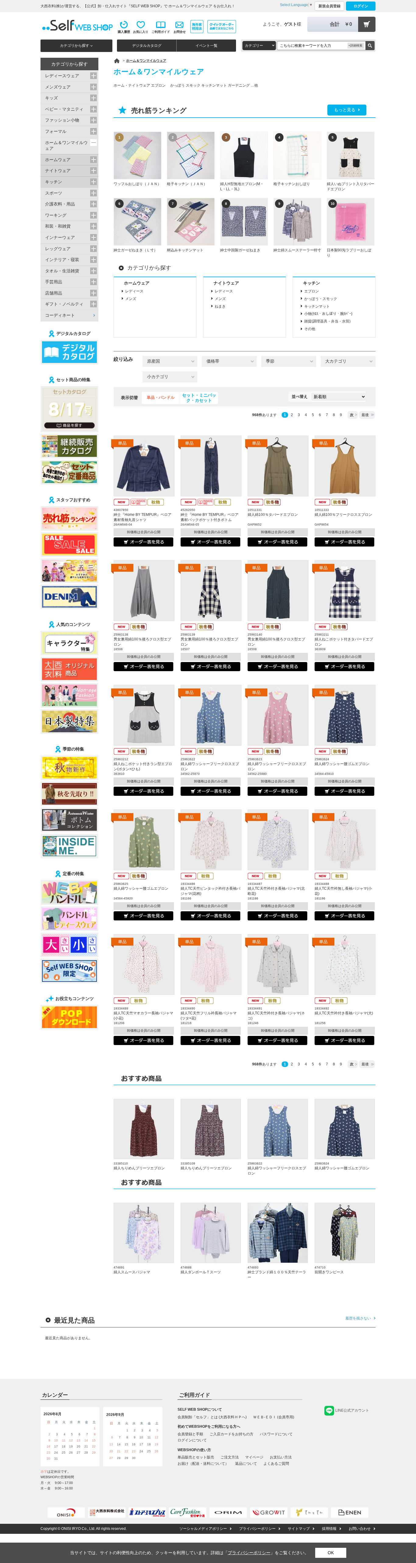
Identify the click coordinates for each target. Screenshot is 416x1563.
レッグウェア (58, 248)
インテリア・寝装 (62, 259)
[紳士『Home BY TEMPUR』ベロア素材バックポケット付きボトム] (211, 466)
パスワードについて (276, 1434)
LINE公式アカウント (352, 1410)
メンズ (130, 299)
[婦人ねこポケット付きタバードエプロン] (345, 591)
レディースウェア (62, 75)
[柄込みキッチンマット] (190, 221)
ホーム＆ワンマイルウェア (66, 145)
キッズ (51, 97)
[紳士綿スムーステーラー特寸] (297, 221)
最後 (365, 415)
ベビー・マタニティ (64, 109)
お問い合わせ (360, 1529)
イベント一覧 (206, 45)
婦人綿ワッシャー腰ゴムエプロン (342, 764)
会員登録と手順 (190, 1434)
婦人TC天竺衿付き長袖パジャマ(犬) (344, 1013)
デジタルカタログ (146, 45)
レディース (134, 291)
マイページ (254, 1457)
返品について (246, 1463)
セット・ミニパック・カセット (199, 398)
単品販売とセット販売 (196, 1457)
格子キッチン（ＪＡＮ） (187, 184)
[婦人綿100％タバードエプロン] (278, 466)
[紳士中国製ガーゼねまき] (244, 221)
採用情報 (329, 1529)
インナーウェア (60, 237)
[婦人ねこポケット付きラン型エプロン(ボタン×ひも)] (144, 715)
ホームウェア (137, 283)
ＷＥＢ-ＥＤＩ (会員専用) (273, 1417)
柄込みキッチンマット (185, 250)
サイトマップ (299, 1529)
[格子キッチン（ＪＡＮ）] (190, 155)
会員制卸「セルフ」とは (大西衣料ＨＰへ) (212, 1417)
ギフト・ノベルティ (64, 304)
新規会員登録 (329, 6)
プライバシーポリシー (257, 1529)
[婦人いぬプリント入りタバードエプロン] (350, 155)
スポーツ (53, 193)
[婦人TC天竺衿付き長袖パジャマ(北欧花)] (278, 840)
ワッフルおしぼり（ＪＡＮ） (137, 184)
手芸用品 (53, 281)
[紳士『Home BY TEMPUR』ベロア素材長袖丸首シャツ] (144, 466)
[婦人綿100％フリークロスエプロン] (345, 466)
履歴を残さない (358, 1318)
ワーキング (55, 215)
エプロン (311, 291)
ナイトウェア (226, 283)
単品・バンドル (161, 397)
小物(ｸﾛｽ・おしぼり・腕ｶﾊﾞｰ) (328, 314)
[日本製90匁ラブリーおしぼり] (350, 221)
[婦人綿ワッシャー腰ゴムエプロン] (345, 715)
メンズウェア (58, 87)
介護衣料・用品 (60, 204)
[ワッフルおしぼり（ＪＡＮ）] (137, 155)
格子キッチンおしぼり (291, 184)
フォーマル (55, 131)
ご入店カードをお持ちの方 (231, 1434)
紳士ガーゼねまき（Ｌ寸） (135, 250)
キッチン (311, 283)
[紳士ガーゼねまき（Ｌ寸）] (137, 221)
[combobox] (259, 45)
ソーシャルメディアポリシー (203, 1529)
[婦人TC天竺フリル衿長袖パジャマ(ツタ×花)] (211, 964)
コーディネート (60, 315)
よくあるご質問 (276, 1463)
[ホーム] (117, 61)
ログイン (361, 6)
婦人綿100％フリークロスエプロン (343, 514)
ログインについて (192, 1440)
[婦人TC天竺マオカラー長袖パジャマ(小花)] (144, 964)
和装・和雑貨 (58, 226)
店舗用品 (53, 293)
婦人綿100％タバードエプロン (273, 514)
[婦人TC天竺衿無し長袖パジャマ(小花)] (345, 840)
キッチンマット (317, 306)
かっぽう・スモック (320, 299)
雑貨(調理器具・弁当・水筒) (327, 321)
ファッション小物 (62, 120)
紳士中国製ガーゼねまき (240, 250)
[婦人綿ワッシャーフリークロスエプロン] (211, 715)
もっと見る (344, 109)
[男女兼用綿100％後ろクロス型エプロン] (144, 591)
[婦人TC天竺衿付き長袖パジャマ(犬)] (345, 964)
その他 (309, 329)
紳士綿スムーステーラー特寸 (297, 250)
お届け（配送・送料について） (203, 1463)
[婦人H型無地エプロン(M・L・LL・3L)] (244, 155)
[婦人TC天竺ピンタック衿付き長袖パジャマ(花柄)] (211, 840)
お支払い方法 (281, 1457)
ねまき (220, 306)
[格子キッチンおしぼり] (297, 155)
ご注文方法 (229, 1457)
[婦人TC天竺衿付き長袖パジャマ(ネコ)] (278, 964)
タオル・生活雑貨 (62, 270)
